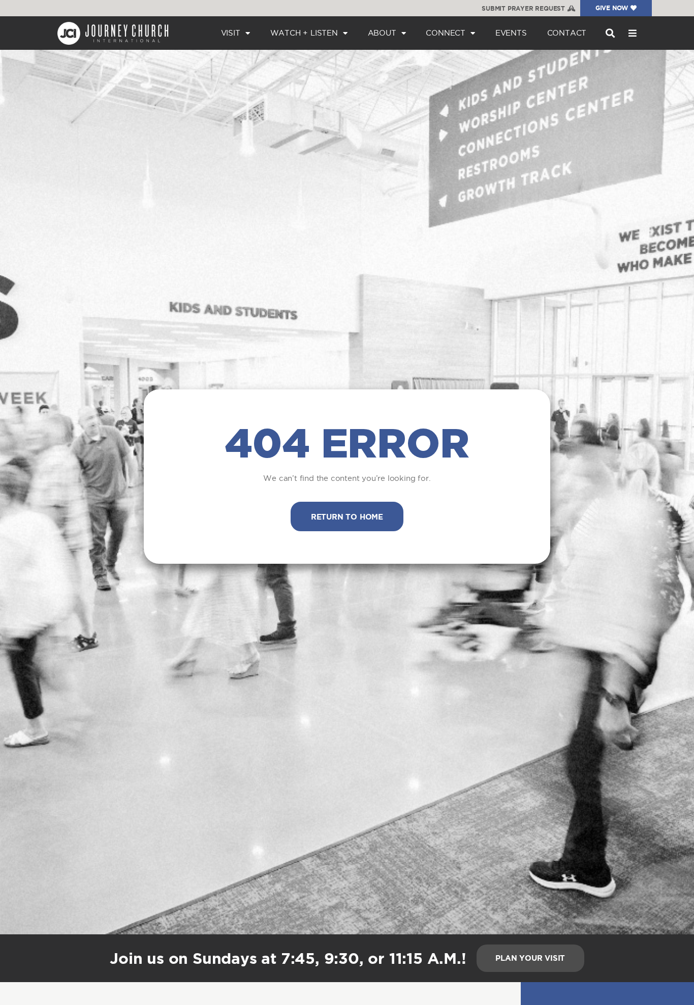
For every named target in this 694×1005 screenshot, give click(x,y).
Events (511, 32)
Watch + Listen (304, 32)
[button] (610, 33)
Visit (230, 32)
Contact (567, 32)
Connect (445, 32)
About (382, 32)
